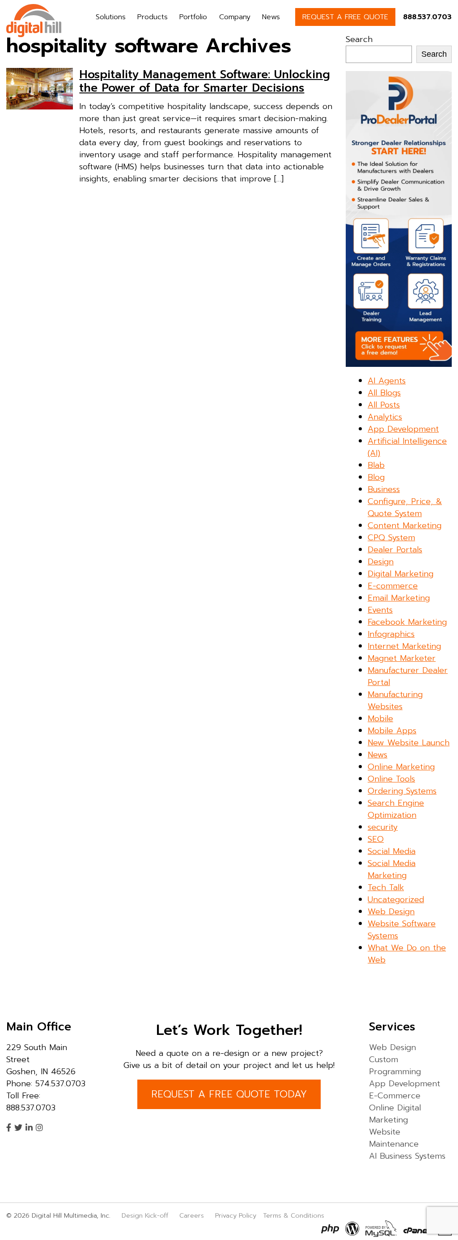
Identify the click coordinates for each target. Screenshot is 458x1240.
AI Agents (387, 380)
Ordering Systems (402, 791)
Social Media (392, 851)
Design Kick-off (146, 1215)
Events (380, 610)
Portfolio (193, 17)
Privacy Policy (235, 1215)
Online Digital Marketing (395, 1113)
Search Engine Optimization (396, 809)
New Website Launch (409, 742)
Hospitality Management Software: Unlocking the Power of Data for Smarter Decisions (204, 81)
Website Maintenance (394, 1138)
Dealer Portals (395, 549)
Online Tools (391, 779)
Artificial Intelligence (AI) (407, 447)
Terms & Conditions (293, 1215)
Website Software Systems (402, 929)
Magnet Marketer (402, 658)
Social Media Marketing (392, 869)
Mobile (380, 718)
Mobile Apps (392, 730)
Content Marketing (404, 525)
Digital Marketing (400, 573)
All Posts (384, 405)
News (271, 17)
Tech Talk (386, 887)
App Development (403, 429)
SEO (376, 839)
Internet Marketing (404, 646)
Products (152, 17)
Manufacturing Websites (395, 700)
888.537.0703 (427, 17)
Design (381, 561)
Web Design (391, 911)
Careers (191, 1215)
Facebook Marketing (407, 622)
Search (359, 39)
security (383, 827)
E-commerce (393, 586)
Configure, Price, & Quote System (405, 507)
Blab (376, 465)
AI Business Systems (407, 1156)
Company (234, 17)
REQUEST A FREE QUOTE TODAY (229, 1094)
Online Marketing (401, 767)
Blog (376, 477)
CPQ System (391, 537)
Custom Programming (395, 1065)
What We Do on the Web (407, 954)
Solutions (111, 17)
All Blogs (384, 393)
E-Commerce (394, 1095)
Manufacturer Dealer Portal (408, 676)
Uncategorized (396, 899)
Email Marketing (399, 598)
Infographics (391, 634)
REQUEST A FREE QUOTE (345, 17)
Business (384, 489)
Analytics (385, 417)
